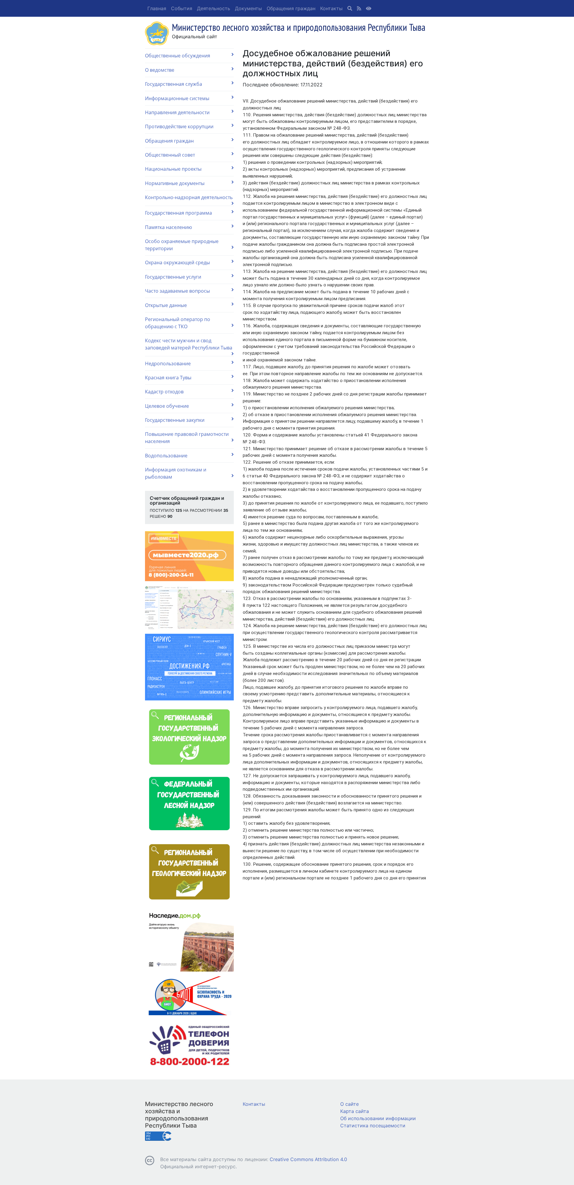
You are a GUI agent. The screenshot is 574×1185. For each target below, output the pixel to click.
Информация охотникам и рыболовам (175, 473)
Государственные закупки (174, 420)
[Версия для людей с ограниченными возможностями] (369, 8)
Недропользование (168, 363)
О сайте (349, 1104)
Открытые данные (166, 305)
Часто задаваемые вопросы (177, 291)
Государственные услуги (173, 277)
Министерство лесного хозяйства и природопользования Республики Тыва (179, 1114)
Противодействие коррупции (179, 126)
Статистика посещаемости (372, 1126)
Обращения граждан (291, 8)
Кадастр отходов (164, 391)
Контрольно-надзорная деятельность (189, 197)
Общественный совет (170, 155)
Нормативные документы (174, 183)
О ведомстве (159, 70)
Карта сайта (354, 1111)
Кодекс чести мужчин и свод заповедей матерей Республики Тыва (188, 344)
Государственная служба (173, 84)
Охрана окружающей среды (177, 262)
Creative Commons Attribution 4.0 (308, 1159)
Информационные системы (177, 98)
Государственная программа (178, 213)
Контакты (331, 8)
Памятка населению (168, 227)
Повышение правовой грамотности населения (187, 438)
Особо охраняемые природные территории (182, 245)
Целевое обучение (167, 406)
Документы (248, 8)
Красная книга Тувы (168, 377)
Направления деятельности (177, 112)
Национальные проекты (173, 169)
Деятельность (213, 8)
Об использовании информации (378, 1118)
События (181, 8)
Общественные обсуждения (177, 55)
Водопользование (166, 455)
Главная (156, 8)
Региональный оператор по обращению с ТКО (177, 323)
